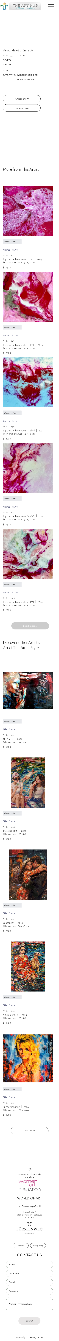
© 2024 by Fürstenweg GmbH (29, 1337)
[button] (51, 6)
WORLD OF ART (29, 1198)
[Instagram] (29, 1169)
